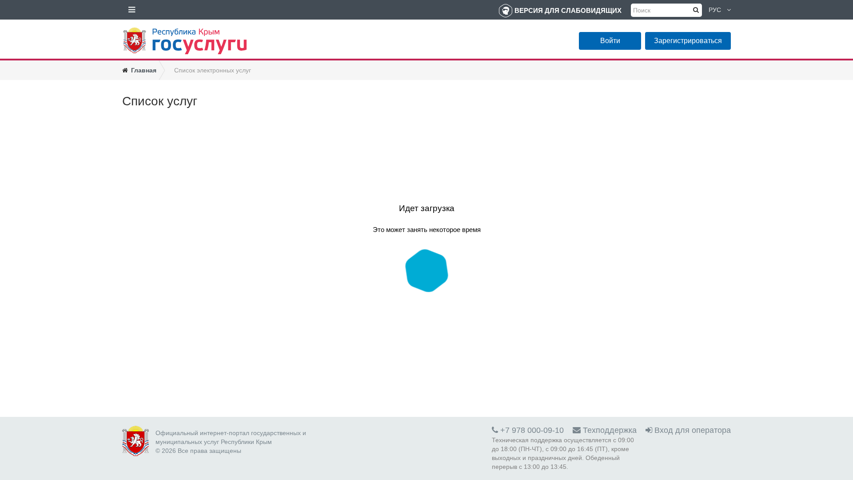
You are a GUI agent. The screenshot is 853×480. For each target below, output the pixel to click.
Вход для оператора (691, 430)
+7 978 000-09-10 (531, 430)
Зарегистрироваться (688, 40)
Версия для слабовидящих (568, 10)
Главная (143, 70)
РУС (715, 9)
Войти (610, 40)
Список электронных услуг (212, 70)
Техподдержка (609, 430)
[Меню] (131, 10)
